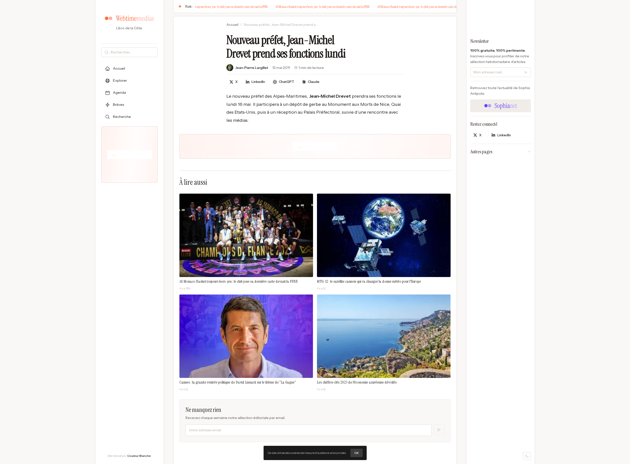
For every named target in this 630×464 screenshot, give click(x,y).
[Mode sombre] (527, 456)
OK (356, 453)
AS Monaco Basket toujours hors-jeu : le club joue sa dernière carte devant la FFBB (214, 6)
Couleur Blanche (139, 456)
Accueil (232, 24)
